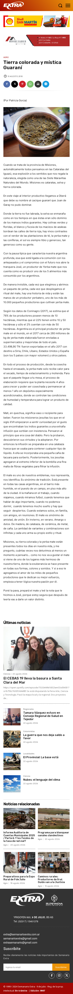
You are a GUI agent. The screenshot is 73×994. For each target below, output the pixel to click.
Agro (6, 57)
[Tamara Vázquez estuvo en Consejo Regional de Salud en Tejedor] (12, 716)
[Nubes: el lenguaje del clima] (12, 783)
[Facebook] (6, 84)
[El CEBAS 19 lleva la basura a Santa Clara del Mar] (36, 648)
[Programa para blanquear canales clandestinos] (54, 818)
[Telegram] (45, 84)
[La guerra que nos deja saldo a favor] (12, 739)
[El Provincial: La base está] (12, 761)
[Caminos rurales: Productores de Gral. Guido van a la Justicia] (54, 862)
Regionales (28, 709)
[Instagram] (59, 976)
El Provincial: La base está (40, 757)
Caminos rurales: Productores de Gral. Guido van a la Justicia (51, 879)
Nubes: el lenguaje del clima (41, 779)
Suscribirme (61, 967)
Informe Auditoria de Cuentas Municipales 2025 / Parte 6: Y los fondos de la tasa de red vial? (19, 837)
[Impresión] (38, 84)
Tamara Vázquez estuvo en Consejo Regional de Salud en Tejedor (43, 716)
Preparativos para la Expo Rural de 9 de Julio (19, 878)
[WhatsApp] (30, 84)
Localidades (28, 754)
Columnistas (29, 731)
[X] (14, 84)
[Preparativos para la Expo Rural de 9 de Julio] (19, 862)
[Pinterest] (22, 84)
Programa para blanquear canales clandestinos (53, 834)
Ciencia (6, 674)
